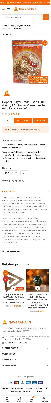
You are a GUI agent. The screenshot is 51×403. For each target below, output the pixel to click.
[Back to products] (7, 34)
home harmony (19, 155)
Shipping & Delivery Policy (12, 388)
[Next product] (10, 34)
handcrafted (7, 155)
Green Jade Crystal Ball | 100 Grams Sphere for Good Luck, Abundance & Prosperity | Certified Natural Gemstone (38, 301)
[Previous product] (3, 34)
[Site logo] (26, 8)
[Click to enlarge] (7, 80)
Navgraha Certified (35, 155)
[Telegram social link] (23, 181)
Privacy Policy (15, 391)
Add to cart (23, 120)
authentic (11, 152)
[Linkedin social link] (19, 181)
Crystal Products (24, 25)
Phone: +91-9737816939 (16, 343)
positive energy (8, 158)
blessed (19, 152)
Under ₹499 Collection (11, 28)
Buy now (40, 120)
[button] (13, 288)
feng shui (37, 152)
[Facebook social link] (9, 181)
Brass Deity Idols (20, 144)
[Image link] (17, 322)
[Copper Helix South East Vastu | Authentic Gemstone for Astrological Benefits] (13, 280)
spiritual (27, 158)
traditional (36, 158)
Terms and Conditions (32, 391)
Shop (12, 25)
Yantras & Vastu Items (11, 147)
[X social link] (13, 181)
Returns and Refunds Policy (37, 388)
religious (19, 158)
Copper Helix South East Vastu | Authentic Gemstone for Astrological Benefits (13, 298)
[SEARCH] (46, 17)
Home (4, 25)
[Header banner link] (25, 2)
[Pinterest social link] (16, 181)
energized (28, 152)
